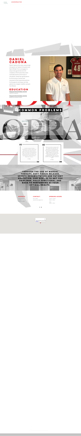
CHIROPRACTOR (17, 2)
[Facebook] (39, 207)
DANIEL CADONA (6, 3)
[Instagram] (41, 207)
